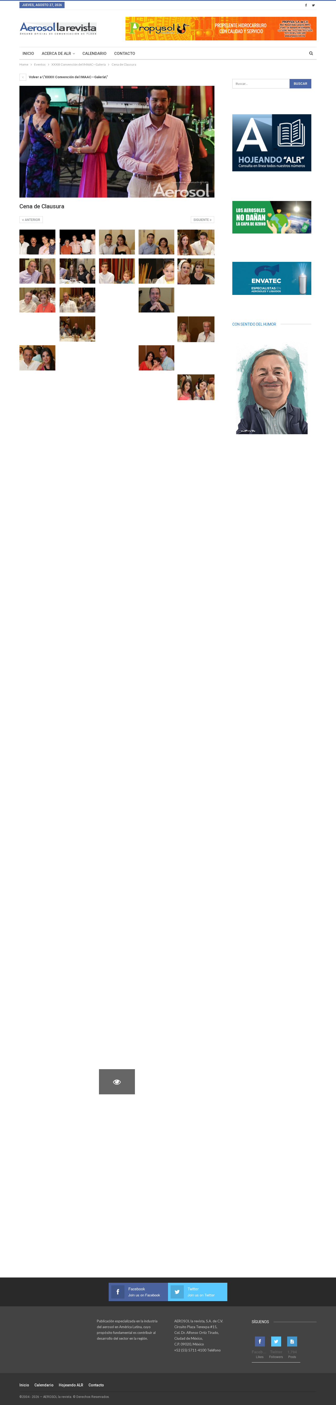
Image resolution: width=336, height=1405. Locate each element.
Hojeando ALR (71, 1385)
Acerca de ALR (56, 53)
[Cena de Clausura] (37, 242)
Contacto (124, 53)
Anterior (32, 220)
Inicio (28, 53)
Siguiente (201, 220)
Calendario (94, 53)
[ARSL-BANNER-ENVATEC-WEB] (271, 278)
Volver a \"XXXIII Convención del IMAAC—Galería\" (68, 77)
